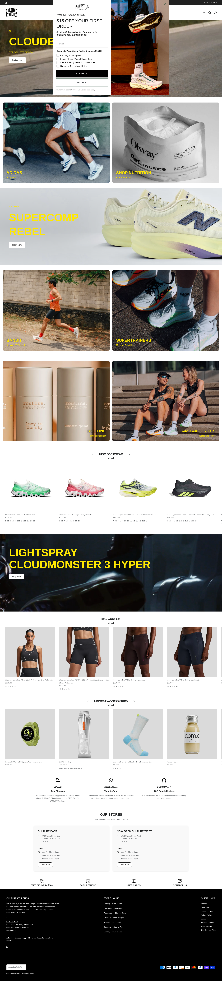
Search (204, 904)
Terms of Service (208, 923)
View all (111, 458)
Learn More (45, 865)
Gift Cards (205, 907)
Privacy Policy (206, 926)
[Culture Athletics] (11, 13)
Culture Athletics (16, 973)
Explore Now (17, 60)
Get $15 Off (82, 73)
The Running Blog (208, 930)
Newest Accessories (111, 701)
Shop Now (16, 238)
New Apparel (111, 619)
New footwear (111, 454)
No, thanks (82, 82)
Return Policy (206, 915)
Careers (204, 919)
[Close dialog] (165, 4)
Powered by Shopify (28, 973)
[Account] (203, 12)
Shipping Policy (207, 911)
